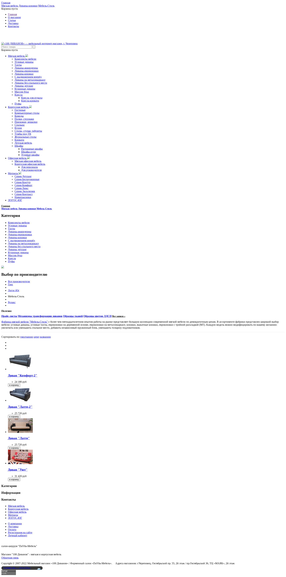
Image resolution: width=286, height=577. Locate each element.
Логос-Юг (13, 290)
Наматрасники (23, 197)
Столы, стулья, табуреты (28, 130)
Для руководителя (31, 170)
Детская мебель (23, 142)
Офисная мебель (17, 158)
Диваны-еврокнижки (27, 70)
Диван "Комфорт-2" (22, 375)
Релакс (12, 302)
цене (36, 336)
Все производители (19, 281)
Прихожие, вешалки (26, 122)
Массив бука (22, 91)
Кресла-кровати (30, 100)
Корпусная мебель (18, 107)
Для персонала (29, 167)
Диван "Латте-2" (20, 407)
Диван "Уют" (17, 469)
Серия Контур (22, 182)
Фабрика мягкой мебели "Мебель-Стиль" (24, 321)
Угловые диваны (24, 62)
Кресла (19, 94)
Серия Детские (23, 176)
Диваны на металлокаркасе (30, 79)
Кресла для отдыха (31, 97)
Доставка (13, 23)
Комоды (19, 116)
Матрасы (13, 173)
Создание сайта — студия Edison (16, 568)
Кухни (18, 128)
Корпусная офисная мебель (30, 164)
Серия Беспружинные (27, 179)
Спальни (19, 125)
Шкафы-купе (28, 151)
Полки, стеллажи (24, 119)
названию (45, 336)
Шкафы (19, 145)
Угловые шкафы (30, 154)
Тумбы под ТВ (23, 133)
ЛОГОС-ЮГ (15, 200)
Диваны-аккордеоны (26, 67)
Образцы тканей (73, 316)
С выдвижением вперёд (28, 76)
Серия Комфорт (23, 185)
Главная (5, 2)
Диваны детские (24, 85)
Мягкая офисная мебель (28, 161)
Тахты (18, 65)
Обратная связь (10, 557)
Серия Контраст (24, 194)
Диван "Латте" (19, 438)
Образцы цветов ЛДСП (97, 316)
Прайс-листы (9, 316)
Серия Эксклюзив (25, 191)
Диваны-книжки (28, 5)
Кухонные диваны (25, 88)
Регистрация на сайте (20, 532)
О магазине (14, 17)
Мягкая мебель (9, 5)
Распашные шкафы (32, 148)
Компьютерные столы (27, 113)
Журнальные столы (25, 136)
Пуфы (18, 103)
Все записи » (118, 316)
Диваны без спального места (31, 82)
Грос (10, 284)
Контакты (13, 26)
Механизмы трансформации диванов (40, 316)
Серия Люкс (21, 188)
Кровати (19, 139)
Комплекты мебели (25, 59)
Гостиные (20, 110)
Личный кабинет (17, 535)
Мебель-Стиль (46, 5)
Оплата (12, 529)
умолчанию (26, 336)
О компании (15, 523)
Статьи (12, 20)
